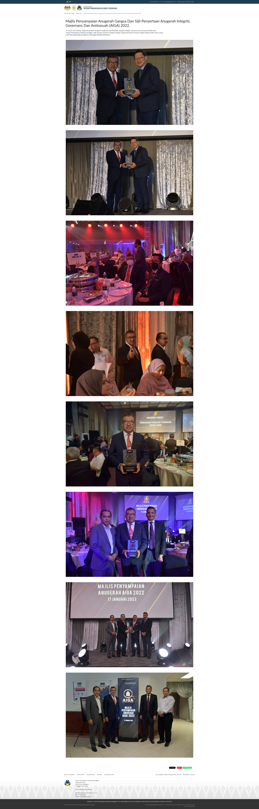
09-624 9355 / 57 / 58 (157, 1)
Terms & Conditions (69, 774)
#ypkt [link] (67, 35)
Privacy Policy (80, 774)
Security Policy (91, 774)
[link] (79, 33)
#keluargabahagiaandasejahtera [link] (79, 35)
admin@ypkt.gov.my (171, 1)
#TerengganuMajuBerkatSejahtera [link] (99, 35)
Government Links (109, 774)
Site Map (99, 774)
